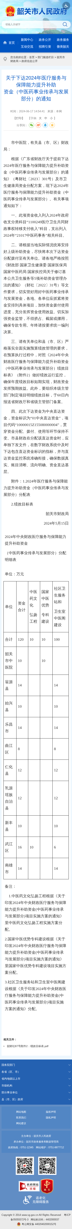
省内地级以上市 (11, 1078)
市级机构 (7, 1085)
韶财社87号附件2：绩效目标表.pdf (27, 1046)
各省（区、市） (11, 1071)
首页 (12, 42)
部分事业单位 (10, 1092)
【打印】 (19, 118)
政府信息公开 (30, 61)
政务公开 (45, 39)
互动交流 (27, 46)
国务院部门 (8, 1064)
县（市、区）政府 (12, 1099)
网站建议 (21, 1123)
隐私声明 (51, 1117)
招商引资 (45, 46)
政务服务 (63, 39)
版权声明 (51, 1111)
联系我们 (21, 1117)
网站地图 (21, 1111)
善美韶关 (63, 46)
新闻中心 (27, 39)
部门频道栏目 (46, 57)
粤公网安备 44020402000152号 (39, 1224)
